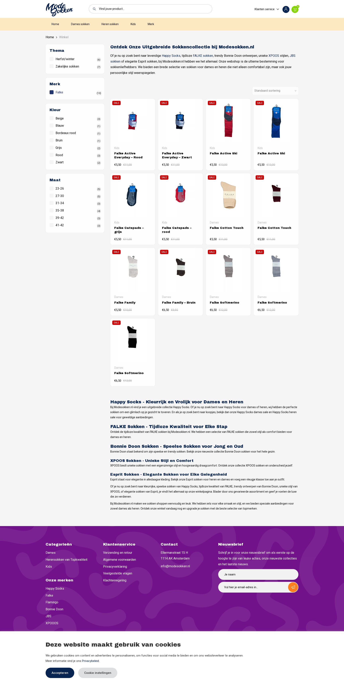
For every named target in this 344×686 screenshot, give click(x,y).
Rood (59, 155)
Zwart (60, 162)
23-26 (60, 188)
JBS (48, 616)
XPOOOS (52, 623)
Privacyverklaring (115, 566)
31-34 (60, 203)
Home (55, 24)
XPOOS (274, 56)
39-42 (60, 218)
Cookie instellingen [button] (97, 673)
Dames (51, 553)
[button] (93, 8)
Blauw (60, 125)
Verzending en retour (117, 553)
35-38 (60, 210)
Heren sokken (110, 24)
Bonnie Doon (54, 609)
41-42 (60, 225)
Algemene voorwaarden (119, 560)
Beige (60, 118)
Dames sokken (80, 24)
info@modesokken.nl (175, 566)
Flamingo (52, 602)
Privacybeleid (90, 661)
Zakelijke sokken (67, 66)
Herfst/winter (65, 59)
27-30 (60, 196)
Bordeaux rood (66, 133)
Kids (133, 24)
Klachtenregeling (114, 580)
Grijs (59, 148)
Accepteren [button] (60, 673)
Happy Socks (171, 56)
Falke (59, 92)
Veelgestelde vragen (117, 573)
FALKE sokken (203, 56)
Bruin (59, 140)
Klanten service (265, 9)
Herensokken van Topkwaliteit (66, 560)
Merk (151, 24)
